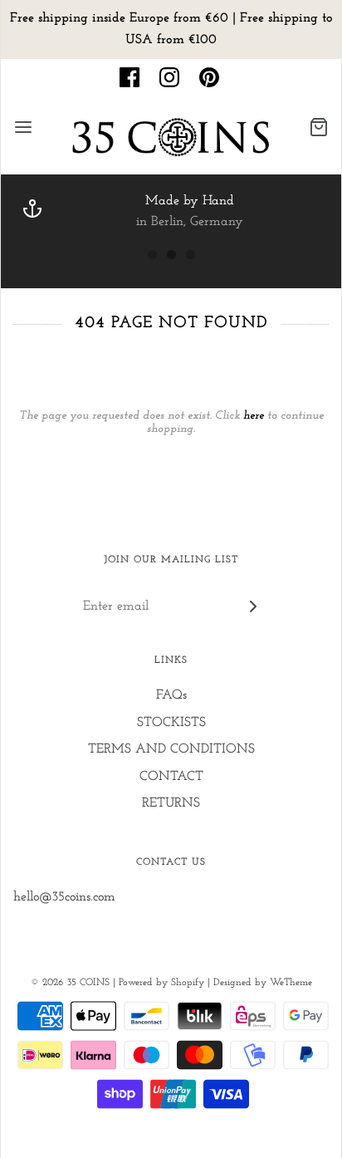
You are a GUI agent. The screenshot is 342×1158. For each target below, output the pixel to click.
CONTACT (171, 776)
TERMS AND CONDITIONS (171, 749)
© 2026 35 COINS (70, 983)
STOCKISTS (171, 722)
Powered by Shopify (161, 983)
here (253, 416)
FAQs (171, 695)
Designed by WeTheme (262, 983)
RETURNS (171, 803)
